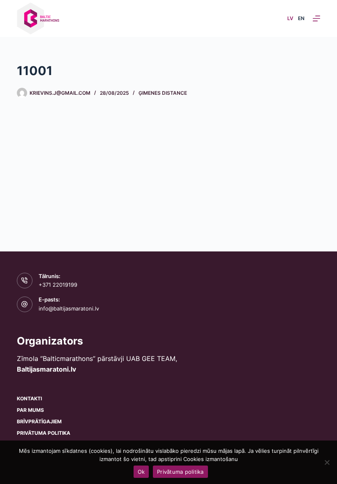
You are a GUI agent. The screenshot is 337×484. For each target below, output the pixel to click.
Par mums (30, 410)
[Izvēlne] (316, 18)
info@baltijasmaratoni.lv (69, 308)
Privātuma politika (43, 433)
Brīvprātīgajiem (39, 421)
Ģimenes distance (162, 93)
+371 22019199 (58, 284)
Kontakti (29, 398)
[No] (327, 462)
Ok (141, 471)
